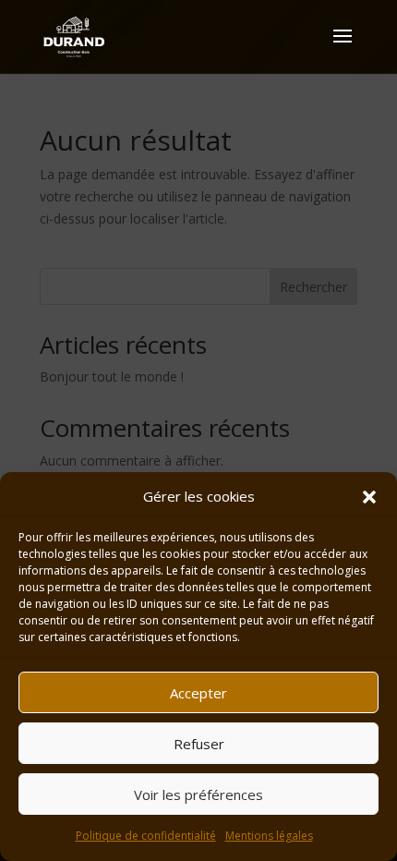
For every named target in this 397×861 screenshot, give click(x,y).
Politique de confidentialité (146, 835)
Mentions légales (269, 835)
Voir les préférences (198, 794)
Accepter (198, 693)
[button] (369, 497)
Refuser (199, 743)
